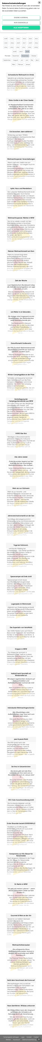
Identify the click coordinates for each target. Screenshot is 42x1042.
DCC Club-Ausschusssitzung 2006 (21, 800)
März (13, 64)
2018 (18, 43)
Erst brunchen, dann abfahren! (21, 132)
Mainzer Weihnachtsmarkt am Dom (21, 251)
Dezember (15, 56)
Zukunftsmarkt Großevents (21, 343)
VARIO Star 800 (21, 433)
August (15, 60)
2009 (36, 47)
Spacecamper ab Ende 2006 (21, 576)
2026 (5, 38)
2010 (29, 47)
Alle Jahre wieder (21, 457)
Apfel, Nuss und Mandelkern (21, 188)
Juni (26, 60)
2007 (21, 51)
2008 (14, 51)
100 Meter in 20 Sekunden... (21, 312)
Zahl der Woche (21, 281)
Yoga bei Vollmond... (21, 545)
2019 (12, 43)
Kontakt (29, 1037)
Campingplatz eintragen (11, 1037)
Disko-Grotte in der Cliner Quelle (21, 100)
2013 (11, 47)
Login (23, 1037)
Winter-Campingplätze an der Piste (21, 375)
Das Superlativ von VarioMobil (21, 627)
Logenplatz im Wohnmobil (21, 604)
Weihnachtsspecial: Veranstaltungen (21, 159)
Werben (8, 1039)
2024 (18, 38)
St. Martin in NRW (21, 884)
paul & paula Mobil (21, 739)
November (25, 56)
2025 (11, 38)
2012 (17, 47)
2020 (6, 43)
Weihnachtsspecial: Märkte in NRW (21, 218)
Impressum (16, 1039)
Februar (20, 64)
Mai (32, 60)
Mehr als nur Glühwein (21, 488)
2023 (24, 38)
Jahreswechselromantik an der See (21, 516)
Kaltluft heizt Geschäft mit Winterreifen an (21, 674)
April (37, 60)
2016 (30, 43)
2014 (5, 47)
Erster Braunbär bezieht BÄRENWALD (21, 823)
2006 (27, 51)
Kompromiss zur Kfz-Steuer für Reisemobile (21, 855)
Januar (28, 64)
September (7, 60)
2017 (24, 43)
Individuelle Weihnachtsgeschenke (21, 708)
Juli (22, 60)
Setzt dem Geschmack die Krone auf (21, 980)
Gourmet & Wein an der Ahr (21, 915)
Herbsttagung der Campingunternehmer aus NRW (21, 400)
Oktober (33, 56)
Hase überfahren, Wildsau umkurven (21, 1006)
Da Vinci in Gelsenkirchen (21, 767)
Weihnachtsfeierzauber (21, 945)
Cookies (36, 1037)
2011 (23, 47)
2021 (36, 38)
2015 (36, 43)
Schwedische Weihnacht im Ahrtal (21, 75)
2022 (30, 38)
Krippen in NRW (21, 649)
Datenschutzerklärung (29, 1039)
